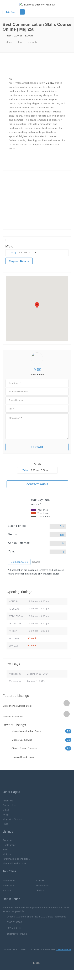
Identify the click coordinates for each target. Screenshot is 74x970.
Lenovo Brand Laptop (23, 757)
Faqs (5, 823)
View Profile (37, 374)
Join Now (10, 12)
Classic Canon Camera (24, 748)
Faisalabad (42, 885)
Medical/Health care (14, 863)
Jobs (5, 849)
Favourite (32, 42)
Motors (7, 854)
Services (8, 840)
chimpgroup (63, 949)
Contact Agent (37, 484)
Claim (9, 42)
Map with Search (12, 819)
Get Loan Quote (19, 562)
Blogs (6, 814)
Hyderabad (9, 885)
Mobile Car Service (13, 716)
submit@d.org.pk (17, 933)
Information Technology (16, 858)
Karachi (7, 890)
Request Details (19, 261)
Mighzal (50, 82)
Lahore (40, 880)
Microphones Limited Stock (17, 705)
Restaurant (9, 845)
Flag (19, 42)
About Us (8, 800)
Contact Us (9, 805)
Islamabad (9, 880)
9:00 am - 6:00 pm (19, 35)
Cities (6, 809)
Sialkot (40, 890)
